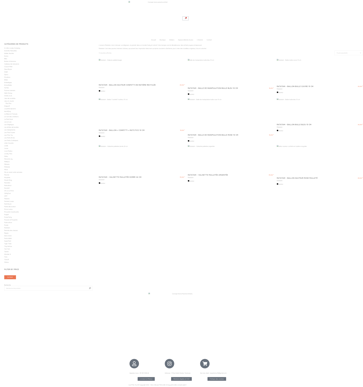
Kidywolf (7, 106)
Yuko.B (6, 259)
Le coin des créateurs (11, 116)
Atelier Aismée (9, 53)
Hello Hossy (8, 93)
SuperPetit (7, 241)
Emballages (8, 82)
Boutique (163, 40)
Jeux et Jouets (9, 101)
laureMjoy (7, 111)
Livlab (6, 146)
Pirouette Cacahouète (11, 212)
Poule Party (8, 217)
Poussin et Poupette (10, 220)
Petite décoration (10, 206)
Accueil (153, 40)
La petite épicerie (10, 109)
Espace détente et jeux (185, 40)
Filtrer (10, 277)
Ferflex (6, 88)
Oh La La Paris (9, 191)
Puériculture (8, 222)
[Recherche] (90, 288)
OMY (5, 196)
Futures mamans (9, 90)
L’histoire (200, 40)
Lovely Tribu (8, 154)
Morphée (7, 177)
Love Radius (8, 151)
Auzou (6, 56)
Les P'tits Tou (8, 135)
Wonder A (7, 254)
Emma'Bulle (8, 85)
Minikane (7, 167)
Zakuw (6, 262)
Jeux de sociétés (9, 98)
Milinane (6, 164)
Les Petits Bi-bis (9, 138)
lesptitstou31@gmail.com (218, 373)
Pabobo (7, 199)
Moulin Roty (8, 180)
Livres (6, 148)
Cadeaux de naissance (11, 64)
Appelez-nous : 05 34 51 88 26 (139, 373)
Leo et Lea (7, 122)
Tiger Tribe (7, 244)
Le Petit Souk (8, 119)
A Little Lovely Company (12, 48)
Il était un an (8, 96)
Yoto (5, 257)
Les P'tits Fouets (9, 132)
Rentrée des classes (11, 230)
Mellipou (7, 161)
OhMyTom (7, 193)
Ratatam (101, 87)
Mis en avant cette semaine (13, 172)
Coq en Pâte (8, 66)
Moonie (6, 175)
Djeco (6, 74)
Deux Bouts (8, 69)
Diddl (6, 72)
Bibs (5, 59)
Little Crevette (9, 143)
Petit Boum (7, 204)
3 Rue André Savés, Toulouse (180, 373)
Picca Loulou (8, 209)
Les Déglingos (9, 124)
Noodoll (6, 188)
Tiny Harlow (8, 246)
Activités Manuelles (10, 51)
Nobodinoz (7, 185)
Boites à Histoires (10, 61)
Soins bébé (8, 238)
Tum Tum (7, 249)
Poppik (6, 214)
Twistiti (6, 251)
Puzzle (6, 225)
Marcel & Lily (8, 159)
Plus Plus (8, 103)
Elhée (6, 80)
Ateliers (171, 40)
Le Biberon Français (10, 114)
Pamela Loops (9, 201)
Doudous (7, 77)
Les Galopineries (9, 130)
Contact (209, 40)
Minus (6, 169)
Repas (6, 233)
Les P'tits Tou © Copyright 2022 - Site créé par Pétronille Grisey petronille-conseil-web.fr (158, 385)
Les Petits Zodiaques (11, 140)
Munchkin (7, 183)
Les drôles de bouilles (11, 127)
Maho (6, 156)
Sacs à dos (8, 236)
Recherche (7, 285)
